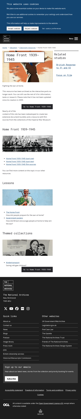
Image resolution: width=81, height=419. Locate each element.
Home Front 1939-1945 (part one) (20, 158)
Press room (7, 346)
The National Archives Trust (53, 337)
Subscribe (11, 379)
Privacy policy (70, 390)
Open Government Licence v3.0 (51, 403)
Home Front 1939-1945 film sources (21, 164)
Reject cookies (31, 29)
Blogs (5, 333)
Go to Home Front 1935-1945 (37, 269)
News (5, 329)
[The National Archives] (6, 38)
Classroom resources (27, 48)
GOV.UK (40, 414)
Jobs (5, 350)
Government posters (14, 218)
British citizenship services (13, 354)
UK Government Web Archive (53, 321)
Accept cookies (14, 29)
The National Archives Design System (57, 346)
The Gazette (47, 333)
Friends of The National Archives (55, 342)
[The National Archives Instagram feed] (28, 308)
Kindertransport (12, 262)
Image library (8, 342)
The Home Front (13, 212)
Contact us (7, 325)
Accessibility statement (14, 390)
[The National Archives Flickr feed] (22, 308)
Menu (71, 38)
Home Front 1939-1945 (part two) (20, 161)
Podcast (6, 337)
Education (13, 48)
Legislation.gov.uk (49, 325)
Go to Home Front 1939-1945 (37, 106)
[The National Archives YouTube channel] (11, 308)
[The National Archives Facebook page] (16, 308)
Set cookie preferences (51, 29)
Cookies (40, 394)
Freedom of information (34, 390)
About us (6, 321)
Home (4, 48)
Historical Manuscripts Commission (17, 358)
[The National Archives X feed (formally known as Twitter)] (5, 308)
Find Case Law (47, 329)
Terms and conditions (54, 390)
